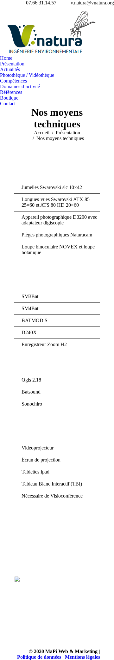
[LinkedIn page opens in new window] (52, 596)
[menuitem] (6, 58)
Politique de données (39, 657)
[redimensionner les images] (87, 588)
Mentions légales (82, 657)
